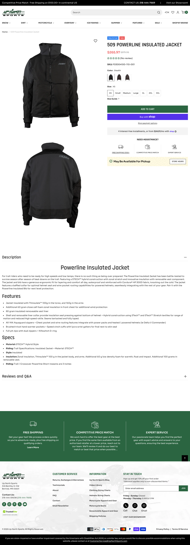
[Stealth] (111, 77)
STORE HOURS (178, 161)
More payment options (147, 123)
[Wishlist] (95, 41)
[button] (113, 58)
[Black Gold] (119, 77)
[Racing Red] (127, 77)
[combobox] (116, 12)
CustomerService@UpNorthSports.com (108, 541)
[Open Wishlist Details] (172, 12)
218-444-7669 (24, 497)
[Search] (158, 12)
